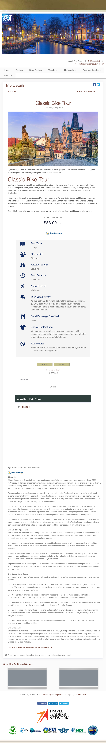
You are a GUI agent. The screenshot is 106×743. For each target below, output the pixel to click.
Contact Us (44, 364)
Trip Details (15, 85)
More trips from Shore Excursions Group (31, 647)
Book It (61, 364)
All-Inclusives (70, 70)
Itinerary (11, 91)
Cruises (19, 70)
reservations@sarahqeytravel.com (89, 63)
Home (6, 70)
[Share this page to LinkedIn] (53, 703)
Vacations (52, 70)
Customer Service (91, 70)
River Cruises (35, 70)
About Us (8, 75)
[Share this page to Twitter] (98, 84)
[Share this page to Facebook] (94, 84)
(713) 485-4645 (94, 61)
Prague (26, 407)
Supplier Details (86, 91)
